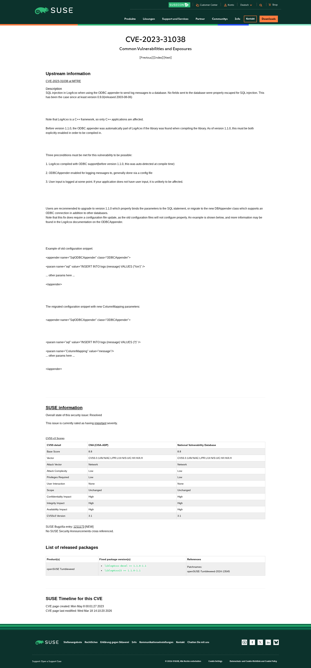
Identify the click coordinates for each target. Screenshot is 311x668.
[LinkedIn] (268, 642)
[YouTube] (244, 642)
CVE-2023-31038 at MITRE (63, 81)
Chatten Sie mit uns (198, 642)
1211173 (78, 526)
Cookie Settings (215, 661)
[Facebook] (252, 642)
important (100, 423)
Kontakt (250, 18)
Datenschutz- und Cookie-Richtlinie (245, 661)
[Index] (158, 57)
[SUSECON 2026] (179, 4)
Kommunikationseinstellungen (156, 642)
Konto (231, 5)
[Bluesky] (276, 642)
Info (134, 642)
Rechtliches (91, 642)
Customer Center (209, 5)
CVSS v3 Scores (55, 438)
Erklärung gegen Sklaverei (114, 642)
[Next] (168, 57)
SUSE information (64, 407)
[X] (260, 642)
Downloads (269, 18)
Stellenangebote (73, 642)
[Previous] (146, 57)
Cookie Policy (271, 661)
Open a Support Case (51, 661)
